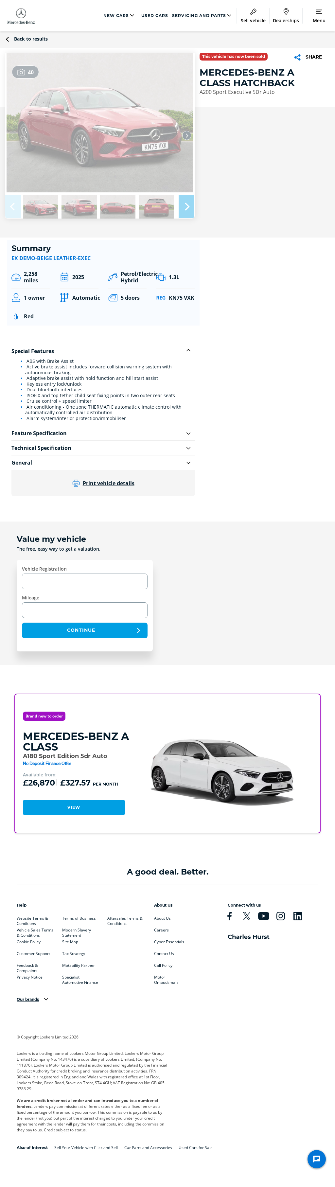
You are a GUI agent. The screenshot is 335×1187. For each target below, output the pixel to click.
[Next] (186, 135)
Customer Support (33, 953)
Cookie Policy (29, 942)
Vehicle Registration (44, 569)
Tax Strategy (73, 953)
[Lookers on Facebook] (232, 916)
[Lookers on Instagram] (283, 916)
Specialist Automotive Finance (80, 979)
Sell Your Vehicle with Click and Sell (86, 1147)
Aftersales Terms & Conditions (125, 920)
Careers (161, 930)
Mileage (30, 597)
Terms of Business (79, 918)
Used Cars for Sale (196, 1147)
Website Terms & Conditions (32, 920)
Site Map (70, 942)
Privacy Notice (30, 977)
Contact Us (164, 953)
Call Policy (163, 965)
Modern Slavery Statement (76, 931)
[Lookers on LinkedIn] (300, 916)
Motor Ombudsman (166, 979)
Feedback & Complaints (27, 967)
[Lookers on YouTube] (266, 916)
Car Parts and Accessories (148, 1147)
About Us (162, 918)
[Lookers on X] (249, 916)
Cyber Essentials (169, 942)
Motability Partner (78, 965)
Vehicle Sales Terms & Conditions (35, 931)
